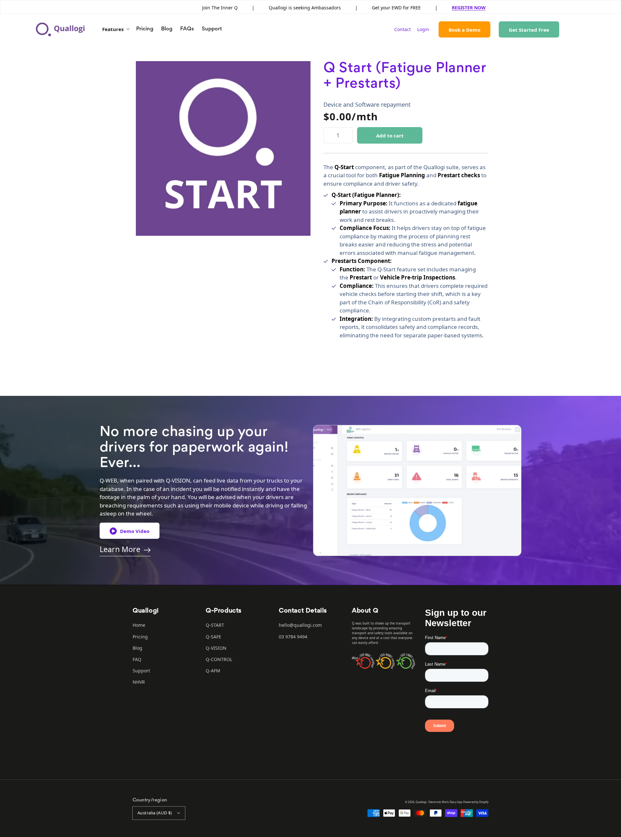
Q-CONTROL (219, 659)
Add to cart (390, 135)
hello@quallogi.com (300, 625)
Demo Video (134, 531)
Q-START (215, 625)
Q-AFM (213, 671)
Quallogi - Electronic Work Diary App (439, 802)
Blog (137, 648)
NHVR (139, 682)
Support (141, 671)
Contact (402, 29)
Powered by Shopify (475, 802)
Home (139, 625)
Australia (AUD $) (154, 813)
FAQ (137, 659)
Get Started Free (529, 30)
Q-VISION (216, 648)
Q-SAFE (213, 637)
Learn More (120, 549)
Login (423, 29)
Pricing (140, 637)
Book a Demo (464, 30)
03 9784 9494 (293, 637)
